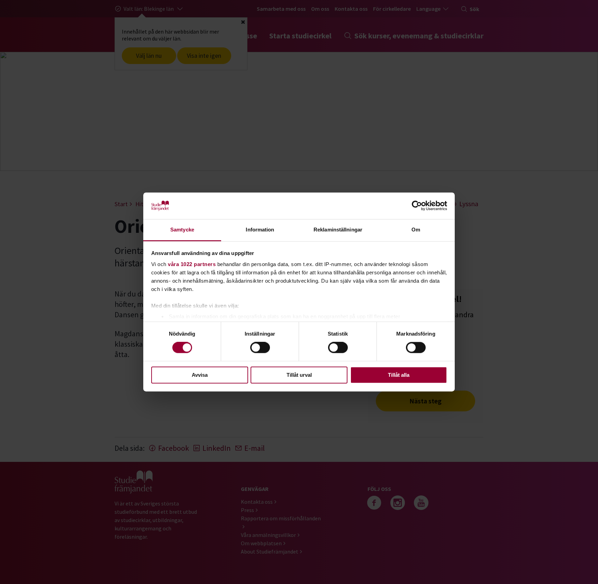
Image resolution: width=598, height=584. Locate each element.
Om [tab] (415, 229)
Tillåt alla (398, 375)
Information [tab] (260, 229)
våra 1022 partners (192, 264)
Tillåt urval (299, 375)
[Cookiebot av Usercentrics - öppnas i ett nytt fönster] (417, 206)
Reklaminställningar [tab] (338, 229)
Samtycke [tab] (182, 229)
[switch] (260, 347)
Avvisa (200, 375)
